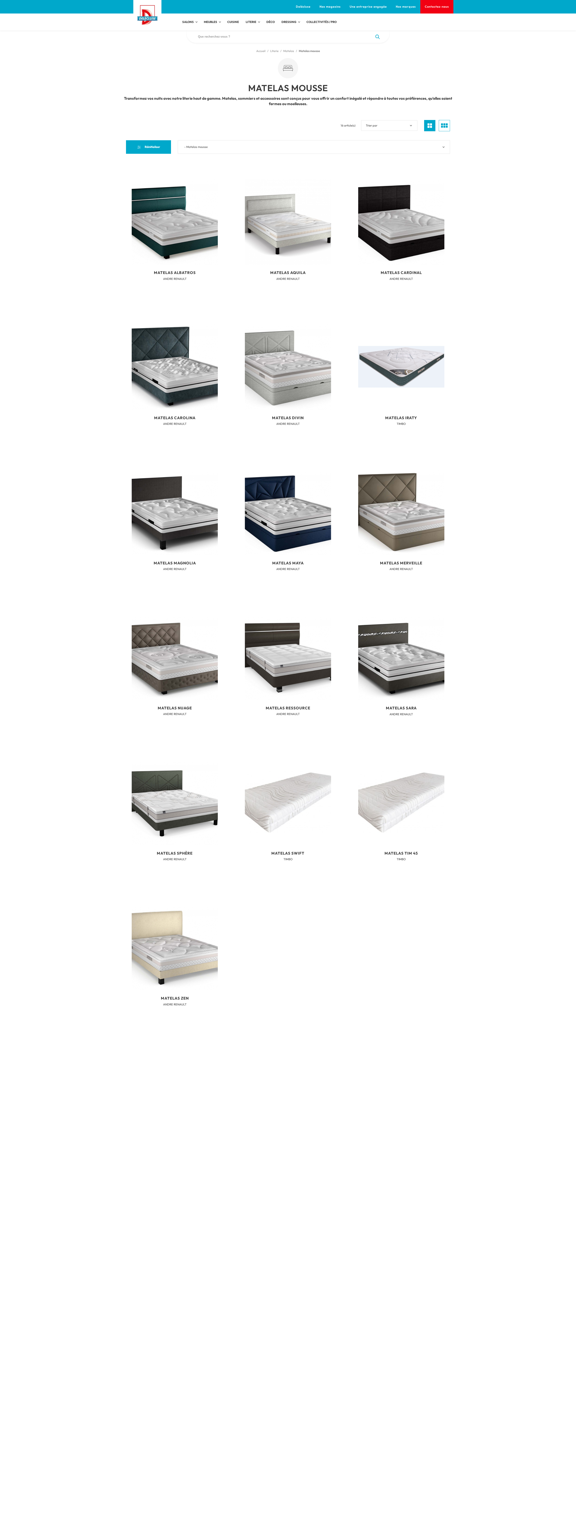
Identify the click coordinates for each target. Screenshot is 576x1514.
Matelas (288, 51)
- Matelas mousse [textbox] (196, 147)
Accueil (261, 51)
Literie (274, 51)
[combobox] (314, 147)
